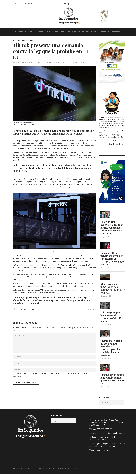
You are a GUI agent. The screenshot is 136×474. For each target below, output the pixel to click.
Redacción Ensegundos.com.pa (23, 62)
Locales (41, 32)
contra (48, 62)
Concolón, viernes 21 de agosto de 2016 (111, 132)
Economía (30, 32)
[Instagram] (68, 4)
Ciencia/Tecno (73, 32)
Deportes (59, 32)
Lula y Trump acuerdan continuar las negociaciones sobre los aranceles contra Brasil (111, 227)
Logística (115, 32)
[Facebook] (62, 4)
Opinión (85, 32)
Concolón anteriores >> (117, 144)
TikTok (89, 62)
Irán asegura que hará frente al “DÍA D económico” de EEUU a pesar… (112, 317)
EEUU (63, 62)
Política (19, 32)
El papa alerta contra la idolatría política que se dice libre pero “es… (112, 379)
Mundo (50, 32)
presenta (75, 62)
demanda (56, 62)
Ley (69, 62)
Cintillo (29, 40)
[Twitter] (65, 4)
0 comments (92, 309)
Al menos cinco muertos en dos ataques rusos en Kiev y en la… (112, 288)
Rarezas (105, 32)
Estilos (95, 32)
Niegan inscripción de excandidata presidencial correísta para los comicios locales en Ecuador (111, 348)
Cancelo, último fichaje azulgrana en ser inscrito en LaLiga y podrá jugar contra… (112, 258)
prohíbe (82, 62)
